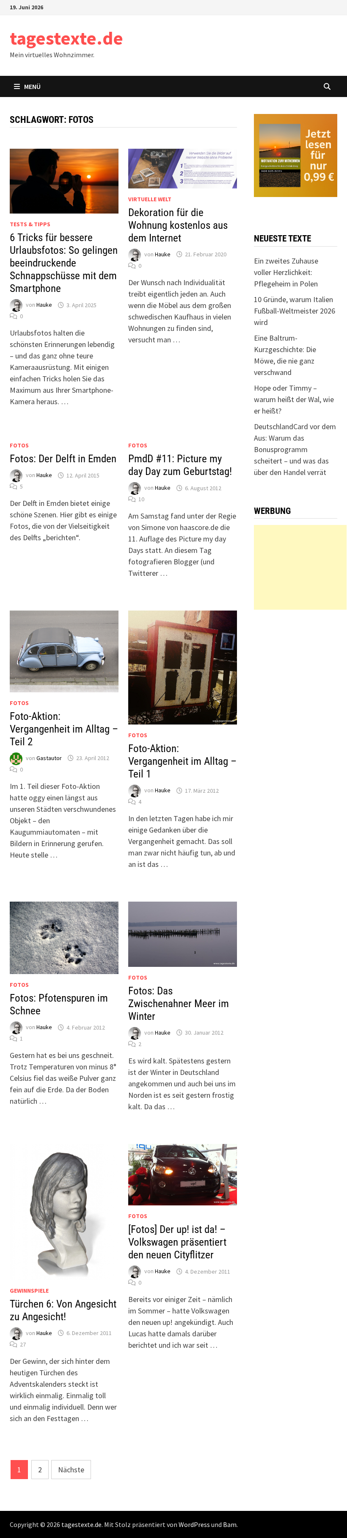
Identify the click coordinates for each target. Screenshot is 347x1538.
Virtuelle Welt (149, 199)
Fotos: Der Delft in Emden (63, 459)
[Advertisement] (300, 567)
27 (23, 1344)
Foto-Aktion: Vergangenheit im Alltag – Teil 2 (64, 729)
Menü (32, 86)
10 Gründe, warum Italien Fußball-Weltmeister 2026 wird (294, 310)
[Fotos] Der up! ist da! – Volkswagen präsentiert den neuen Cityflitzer (177, 1242)
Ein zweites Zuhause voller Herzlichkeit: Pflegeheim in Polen (286, 272)
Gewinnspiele (29, 1290)
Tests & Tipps (30, 224)
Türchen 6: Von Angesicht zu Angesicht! (63, 1310)
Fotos (19, 445)
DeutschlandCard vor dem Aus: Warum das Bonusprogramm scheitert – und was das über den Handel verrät (295, 449)
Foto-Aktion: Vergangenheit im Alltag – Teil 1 (182, 761)
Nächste (71, 1469)
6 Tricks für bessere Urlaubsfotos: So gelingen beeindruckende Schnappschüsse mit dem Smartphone (64, 262)
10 (141, 499)
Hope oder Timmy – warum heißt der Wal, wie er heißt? (294, 399)
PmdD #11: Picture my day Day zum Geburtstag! (180, 465)
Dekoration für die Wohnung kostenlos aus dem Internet (178, 225)
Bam (230, 1524)
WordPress (194, 1524)
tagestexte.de (66, 38)
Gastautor (49, 758)
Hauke (44, 305)
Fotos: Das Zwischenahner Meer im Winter (178, 1003)
